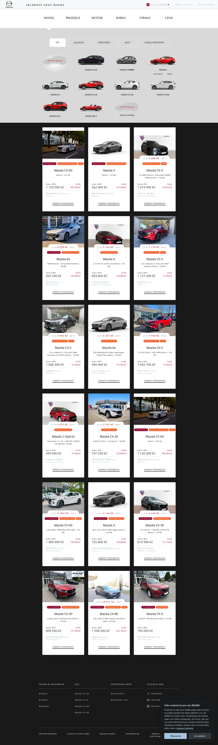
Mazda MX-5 (118, 693)
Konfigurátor (206, 5)
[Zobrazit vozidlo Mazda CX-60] (63, 143)
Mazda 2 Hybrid (63, 436)
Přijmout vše (175, 736)
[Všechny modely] (55, 59)
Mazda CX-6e (82, 712)
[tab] (49, 18)
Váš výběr (160, 4)
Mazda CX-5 (154, 170)
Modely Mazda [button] (183, 5)
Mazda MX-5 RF (119, 700)
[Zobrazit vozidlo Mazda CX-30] (63, 586)
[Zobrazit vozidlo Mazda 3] (109, 143)
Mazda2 (43, 693)
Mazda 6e (63, 259)
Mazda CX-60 (63, 170)
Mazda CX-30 (109, 436)
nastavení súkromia (184, 728)
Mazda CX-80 (109, 614)
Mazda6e (44, 706)
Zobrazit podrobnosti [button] (63, 203)
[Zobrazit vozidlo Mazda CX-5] (155, 586)
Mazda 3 (109, 170)
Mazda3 (43, 700)
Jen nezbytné (200, 736)
